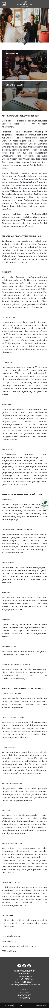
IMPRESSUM (24, 992)
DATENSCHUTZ (24, 995)
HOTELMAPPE (24, 998)
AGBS (24, 990)
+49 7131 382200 (26, 979)
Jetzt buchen (8, 1005)
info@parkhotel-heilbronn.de (27, 985)
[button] (44, 504)
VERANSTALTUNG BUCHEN (41, 1006)
